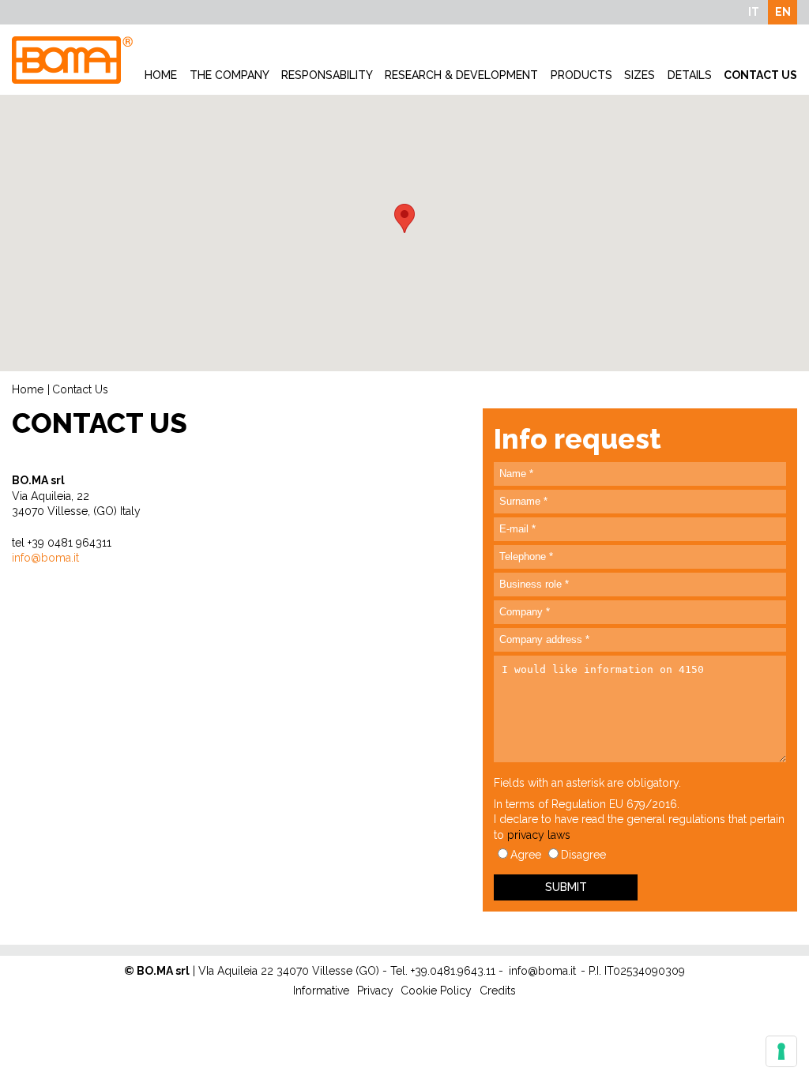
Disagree (583, 854)
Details (690, 75)
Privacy (375, 990)
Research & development (461, 75)
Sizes (639, 75)
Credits (498, 990)
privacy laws (538, 835)
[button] (404, 218)
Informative (321, 990)
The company (229, 75)
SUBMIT (566, 887)
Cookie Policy (436, 990)
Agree (525, 854)
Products (581, 75)
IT (753, 12)
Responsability (327, 75)
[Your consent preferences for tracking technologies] (781, 1051)
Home (161, 75)
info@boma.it (542, 970)
